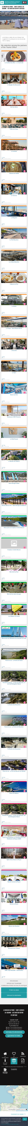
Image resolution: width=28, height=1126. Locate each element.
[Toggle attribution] (26, 1109)
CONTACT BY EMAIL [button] (14, 1035)
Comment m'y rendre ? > (18, 1114)
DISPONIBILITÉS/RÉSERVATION (14, 1032)
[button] (14, 60)
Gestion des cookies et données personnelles (10, 1124)
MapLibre (23, 1109)
